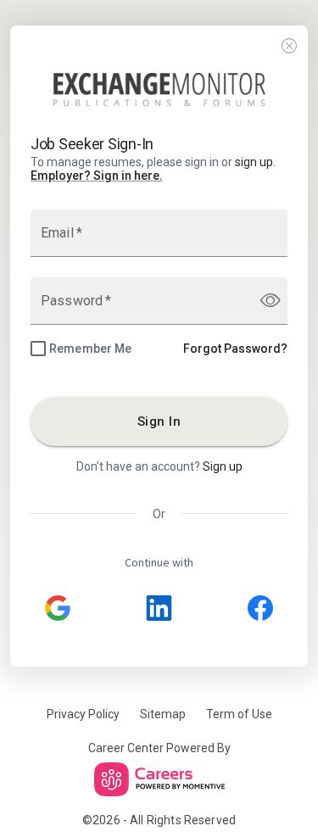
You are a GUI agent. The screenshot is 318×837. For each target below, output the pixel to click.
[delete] (289, 46)
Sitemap (163, 714)
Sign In (159, 421)
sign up (254, 162)
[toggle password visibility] (270, 300)
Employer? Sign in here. (97, 175)
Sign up (223, 466)
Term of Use (239, 714)
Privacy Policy (83, 714)
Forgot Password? (235, 348)
